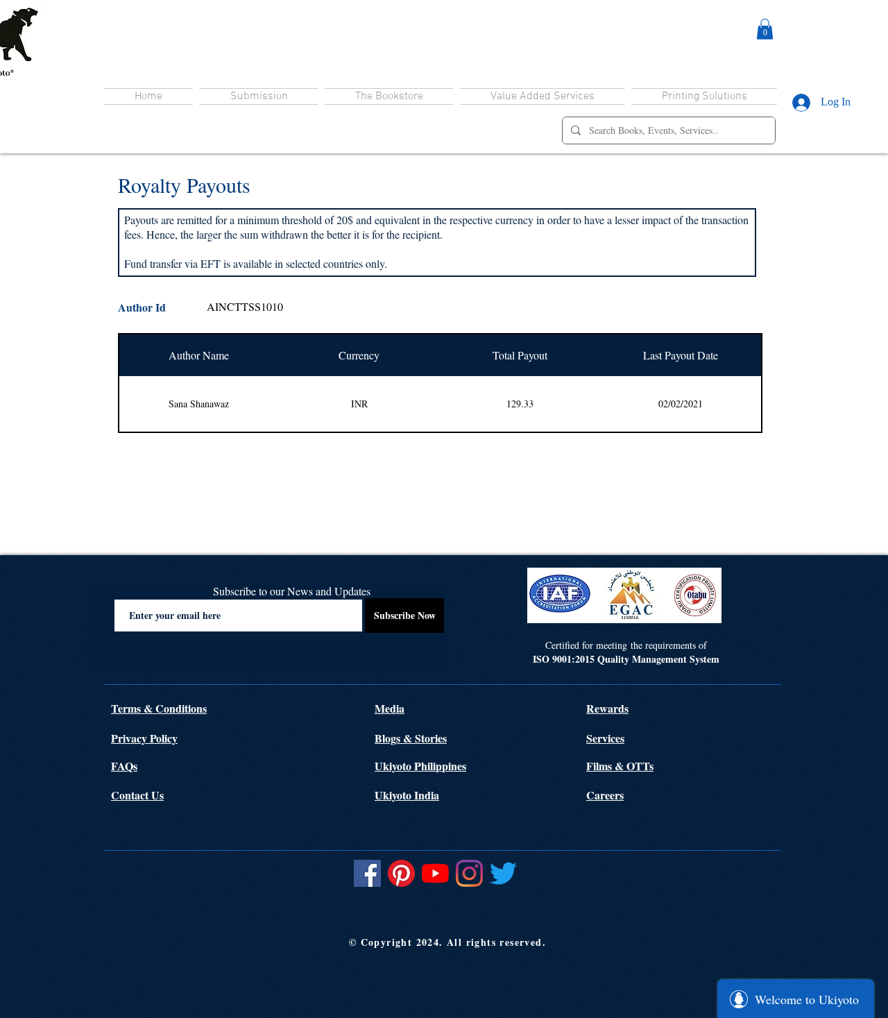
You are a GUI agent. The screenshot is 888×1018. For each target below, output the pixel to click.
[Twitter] (503, 873)
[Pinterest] (401, 873)
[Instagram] (469, 873)
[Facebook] (367, 873)
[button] (765, 29)
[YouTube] (435, 873)
